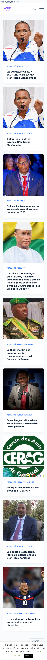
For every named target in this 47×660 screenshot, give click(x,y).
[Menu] (41, 8)
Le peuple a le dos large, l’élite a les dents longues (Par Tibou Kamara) (21, 554)
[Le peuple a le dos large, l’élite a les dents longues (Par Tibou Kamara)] (23, 520)
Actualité (11, 66)
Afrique (20, 344)
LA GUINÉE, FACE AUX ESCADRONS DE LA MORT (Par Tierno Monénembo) (22, 74)
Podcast (21, 268)
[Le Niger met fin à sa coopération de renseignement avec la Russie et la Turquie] (23, 318)
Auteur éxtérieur (24, 66)
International (23, 614)
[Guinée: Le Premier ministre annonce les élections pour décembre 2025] (23, 175)
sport (33, 614)
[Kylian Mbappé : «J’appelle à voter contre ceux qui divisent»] (23, 588)
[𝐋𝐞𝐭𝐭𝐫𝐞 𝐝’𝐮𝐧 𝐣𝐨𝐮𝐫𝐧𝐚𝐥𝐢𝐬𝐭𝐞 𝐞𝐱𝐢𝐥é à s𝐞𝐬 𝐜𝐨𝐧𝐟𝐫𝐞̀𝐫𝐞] (23, 389)
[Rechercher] (35, 9)
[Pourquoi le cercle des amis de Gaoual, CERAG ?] (23, 456)
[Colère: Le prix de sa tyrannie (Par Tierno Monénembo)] (23, 107)
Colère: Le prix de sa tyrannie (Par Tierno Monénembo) (18, 142)
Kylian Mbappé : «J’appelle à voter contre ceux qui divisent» (23, 622)
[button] (8, 9)
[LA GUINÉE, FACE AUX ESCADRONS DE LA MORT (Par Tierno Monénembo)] (23, 40)
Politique (21, 201)
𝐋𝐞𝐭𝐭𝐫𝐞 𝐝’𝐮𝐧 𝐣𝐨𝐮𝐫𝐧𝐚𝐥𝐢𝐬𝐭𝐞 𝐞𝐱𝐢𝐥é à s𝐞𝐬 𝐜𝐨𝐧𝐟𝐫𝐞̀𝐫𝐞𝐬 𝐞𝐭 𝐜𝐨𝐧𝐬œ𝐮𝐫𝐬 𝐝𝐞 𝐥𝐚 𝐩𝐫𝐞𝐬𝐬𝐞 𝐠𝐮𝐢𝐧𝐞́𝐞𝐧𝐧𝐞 (22, 423)
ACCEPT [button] (28, 656)
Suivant (35, 641)
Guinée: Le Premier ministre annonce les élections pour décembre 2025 (23, 209)
